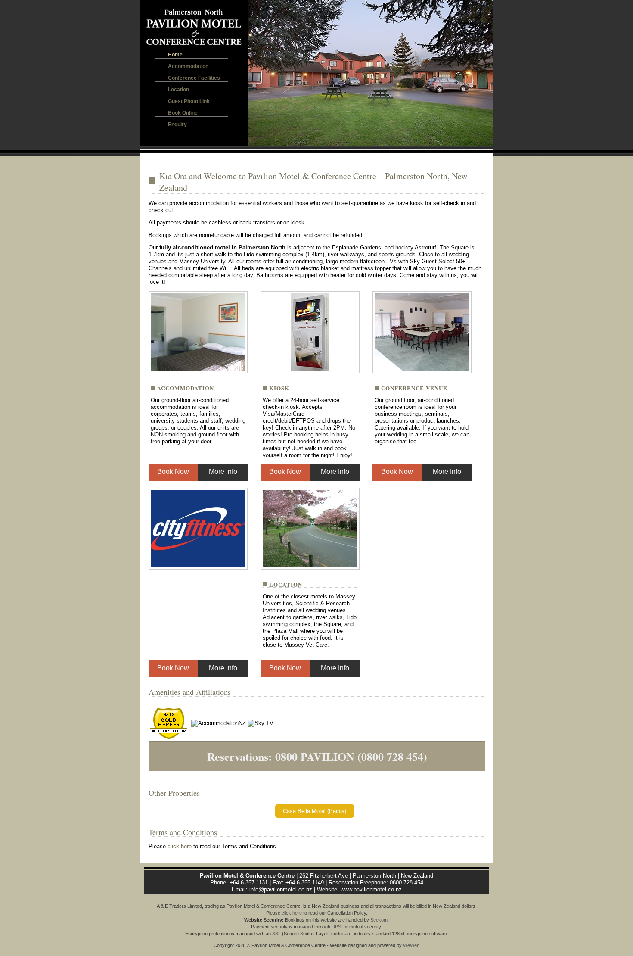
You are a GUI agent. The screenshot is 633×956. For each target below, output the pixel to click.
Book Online (183, 113)
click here (180, 846)
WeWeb (411, 945)
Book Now (173, 471)
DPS (336, 926)
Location (178, 90)
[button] (255, 73)
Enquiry (177, 124)
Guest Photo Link (189, 101)
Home (175, 55)
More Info (223, 471)
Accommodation (188, 66)
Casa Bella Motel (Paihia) (314, 811)
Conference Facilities (194, 78)
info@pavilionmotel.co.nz (280, 889)
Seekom (379, 919)
